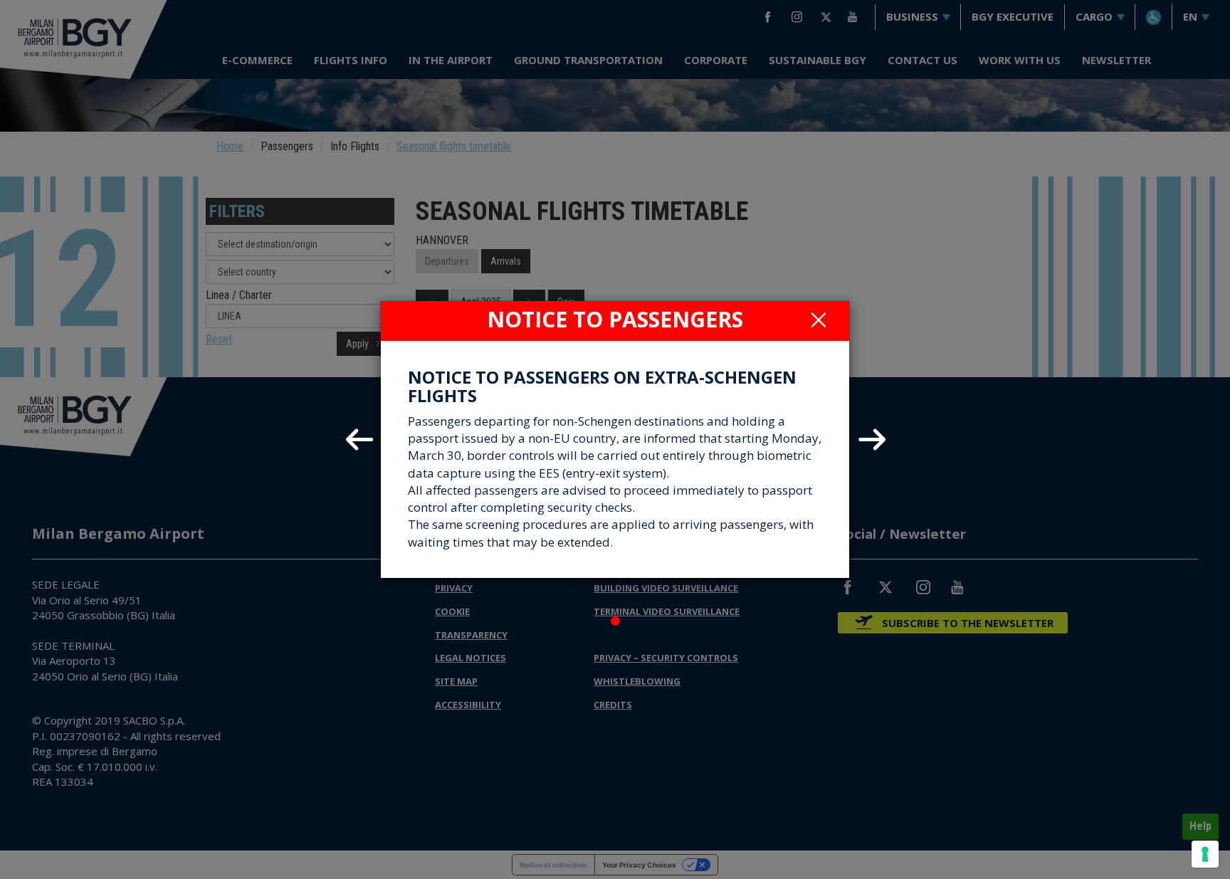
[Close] (819, 320)
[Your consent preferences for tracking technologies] (1205, 854)
